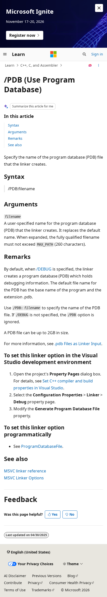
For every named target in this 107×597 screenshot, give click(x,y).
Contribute (13, 582)
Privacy (34, 582)
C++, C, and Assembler (39, 65)
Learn (9, 65)
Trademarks (41, 590)
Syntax (13, 125)
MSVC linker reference (25, 471)
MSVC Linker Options (24, 478)
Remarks (15, 138)
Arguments (17, 132)
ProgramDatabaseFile (41, 446)
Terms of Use (15, 590)
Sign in (97, 54)
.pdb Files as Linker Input (77, 343)
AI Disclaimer (15, 575)
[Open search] (84, 54)
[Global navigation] (5, 54)
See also (15, 144)
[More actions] (98, 65)
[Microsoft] (53, 54)
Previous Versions (46, 575)
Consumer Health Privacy (70, 582)
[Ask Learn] (90, 65)
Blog (71, 575)
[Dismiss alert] (99, 8)
